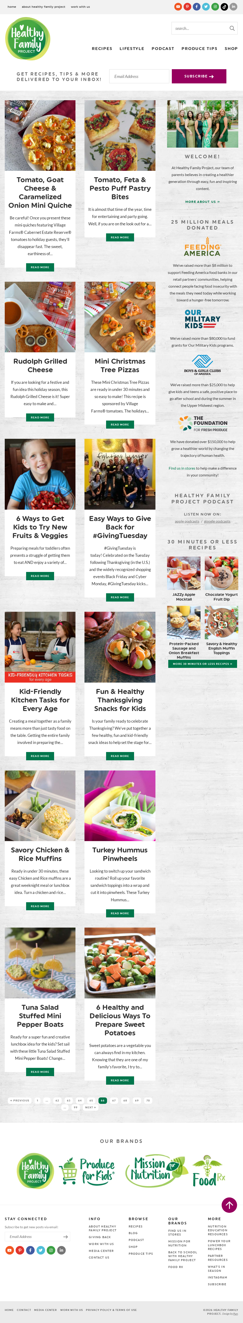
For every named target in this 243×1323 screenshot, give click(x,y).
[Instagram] (215, 6)
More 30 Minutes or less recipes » (202, 664)
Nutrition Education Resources (218, 1230)
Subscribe (196, 76)
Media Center (101, 1251)
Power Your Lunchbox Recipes (219, 1245)
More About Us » (202, 202)
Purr (235, 1313)
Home (12, 7)
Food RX (175, 1267)
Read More (37, 269)
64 (80, 1100)
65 (91, 1100)
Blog (133, 1233)
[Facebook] (197, 6)
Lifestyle (132, 48)
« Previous (19, 1100)
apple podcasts (187, 521)
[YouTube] (178, 6)
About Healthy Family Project (43, 7)
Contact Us (99, 1257)
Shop (231, 48)
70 (148, 1100)
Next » (90, 1107)
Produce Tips (199, 48)
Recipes (102, 48)
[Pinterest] (187, 6)
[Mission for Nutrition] (160, 1170)
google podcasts (217, 521)
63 (68, 1100)
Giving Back (100, 1237)
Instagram (217, 1277)
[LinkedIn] (233, 6)
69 (137, 1100)
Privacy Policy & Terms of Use (111, 1310)
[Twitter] (206, 6)
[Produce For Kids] (89, 1170)
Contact (24, 1310)
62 (57, 1100)
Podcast (163, 48)
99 (76, 1107)
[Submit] (232, 28)
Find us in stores (182, 468)
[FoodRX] (218, 1170)
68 (125, 1100)
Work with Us (80, 7)
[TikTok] (225, 6)
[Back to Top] (229, 1205)
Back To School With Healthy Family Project (182, 1256)
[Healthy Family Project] (27, 38)
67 (114, 1100)
